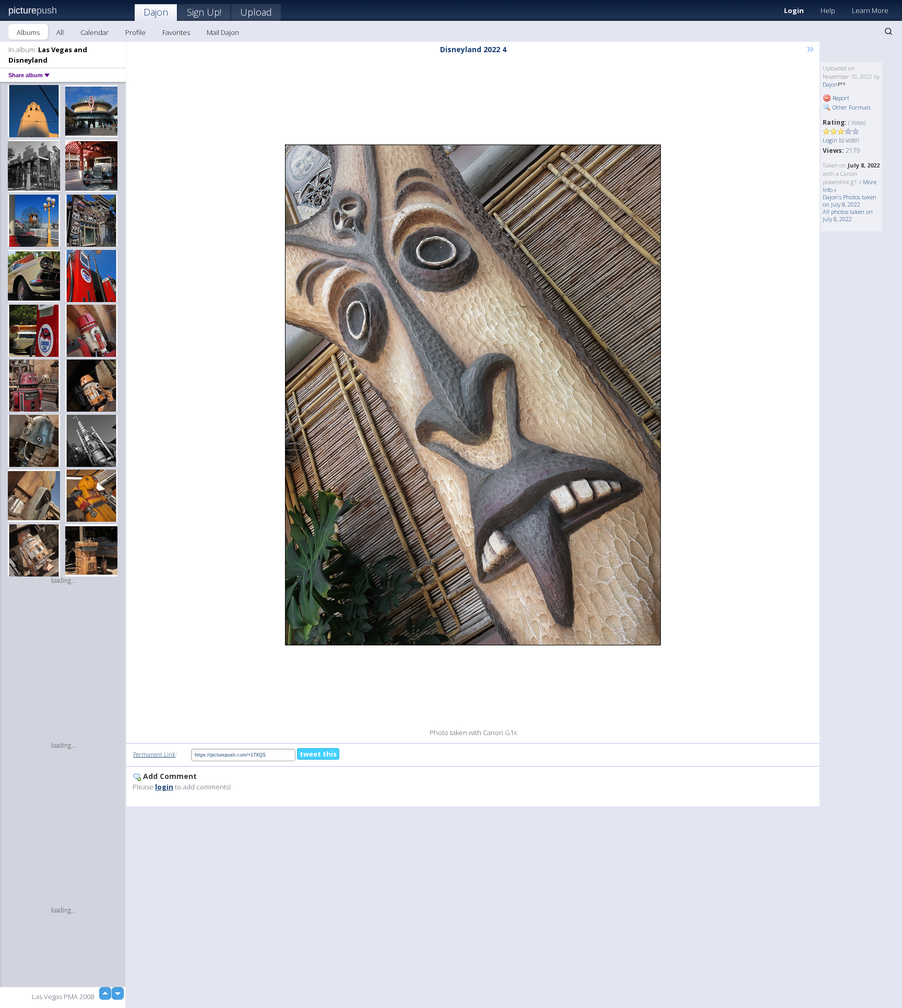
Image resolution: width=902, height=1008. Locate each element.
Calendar (94, 32)
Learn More (870, 10)
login (164, 786)
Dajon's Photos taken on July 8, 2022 (849, 200)
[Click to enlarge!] (473, 395)
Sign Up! (204, 12)
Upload (256, 12)
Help (828, 10)
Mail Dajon (223, 32)
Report (840, 98)
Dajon (156, 12)
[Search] (888, 31)
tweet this (318, 754)
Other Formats (851, 107)
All (60, 32)
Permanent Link (154, 754)
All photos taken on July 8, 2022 (848, 215)
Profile (135, 32)
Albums (28, 32)
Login (794, 10)
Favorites (176, 32)
